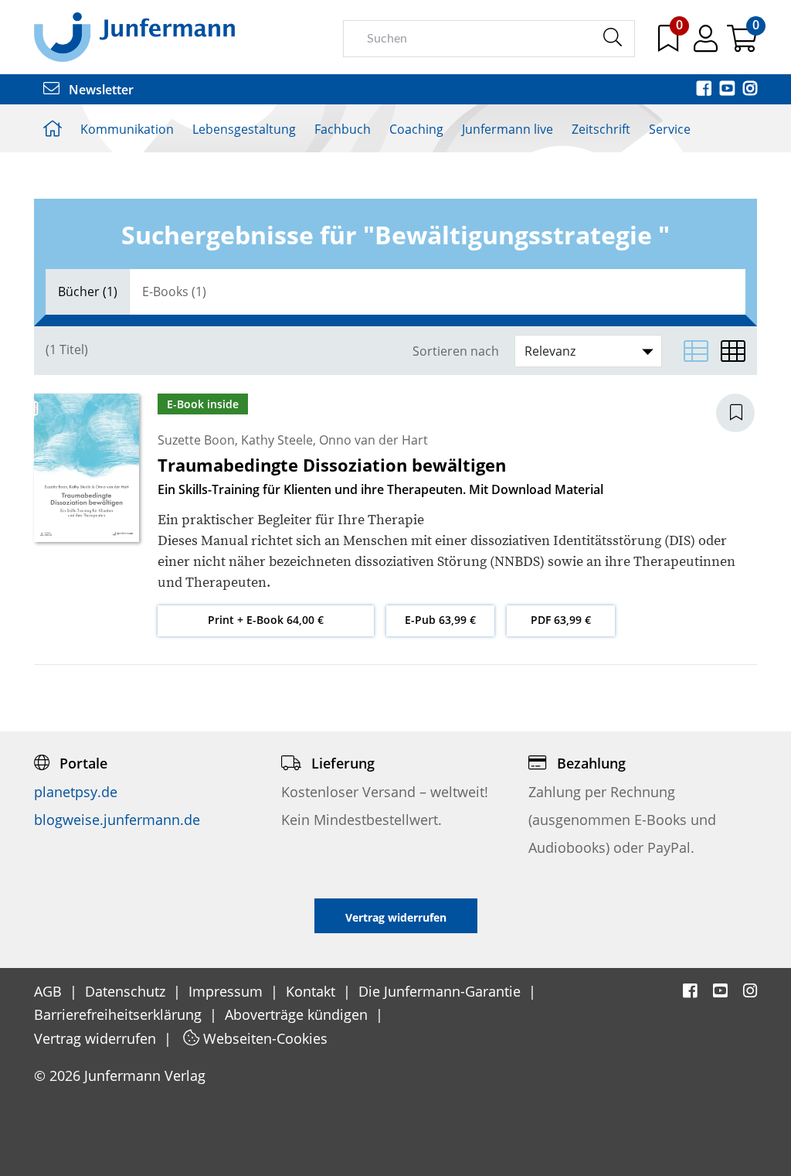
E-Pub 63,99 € (440, 619)
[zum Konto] (707, 44)
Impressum (227, 991)
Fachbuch (342, 129)
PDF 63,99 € (561, 619)
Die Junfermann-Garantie (441, 991)
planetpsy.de (75, 791)
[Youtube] (728, 89)
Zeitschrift (601, 129)
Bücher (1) (87, 291)
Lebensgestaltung (244, 129)
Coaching (416, 129)
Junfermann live (507, 129)
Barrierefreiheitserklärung (119, 1014)
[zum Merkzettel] (669, 44)
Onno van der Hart (373, 439)
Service (670, 129)
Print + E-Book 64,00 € (266, 619)
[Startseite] (134, 36)
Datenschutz (127, 991)
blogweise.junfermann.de (117, 819)
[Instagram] (750, 89)
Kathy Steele (277, 439)
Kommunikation (127, 129)
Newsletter (100, 89)
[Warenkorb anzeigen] (742, 44)
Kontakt (312, 991)
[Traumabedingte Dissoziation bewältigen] (86, 467)
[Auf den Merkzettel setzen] (744, 413)
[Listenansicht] (696, 351)
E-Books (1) (174, 291)
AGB (50, 991)
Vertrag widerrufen (97, 1038)
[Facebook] (705, 89)
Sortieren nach (455, 351)
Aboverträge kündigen (298, 1014)
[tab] (88, 292)
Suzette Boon (196, 439)
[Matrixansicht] (733, 351)
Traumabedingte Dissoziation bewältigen (332, 464)
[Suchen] (612, 38)
